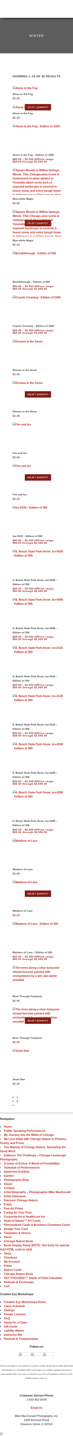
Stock (8, 1237)
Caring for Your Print (18, 1212)
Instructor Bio (13, 1334)
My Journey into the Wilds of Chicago (29, 1134)
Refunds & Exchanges (19, 1282)
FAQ (7, 1318)
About (8, 1183)
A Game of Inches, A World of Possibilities (32, 1163)
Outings (9, 1310)
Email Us (37, 1407)
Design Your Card (16, 1228)
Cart (7, 1286)
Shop (7, 1253)
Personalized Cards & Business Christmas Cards (37, 1224)
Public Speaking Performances (25, 1130)
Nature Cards (13, 1269)
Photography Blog (16, 1179)
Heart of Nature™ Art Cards (22, 1220)
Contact (9, 1188)
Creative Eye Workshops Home (25, 1302)
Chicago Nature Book (18, 1241)
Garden (9, 1175)
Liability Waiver (14, 1330)
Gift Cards (10, 1326)
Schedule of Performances (22, 1167)
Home (8, 1126)
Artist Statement (15, 1196)
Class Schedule (14, 1306)
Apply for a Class (15, 1322)
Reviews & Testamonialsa (21, 1338)
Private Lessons (15, 1314)
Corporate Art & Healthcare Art (24, 1216)
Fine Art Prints (13, 1208)
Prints (8, 1204)
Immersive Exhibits (16, 1171)
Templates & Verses (17, 1233)
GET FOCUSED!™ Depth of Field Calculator (33, 1278)
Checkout (10, 1257)
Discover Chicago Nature (21, 1200)
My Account (12, 1261)
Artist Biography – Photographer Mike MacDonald (37, 1192)
